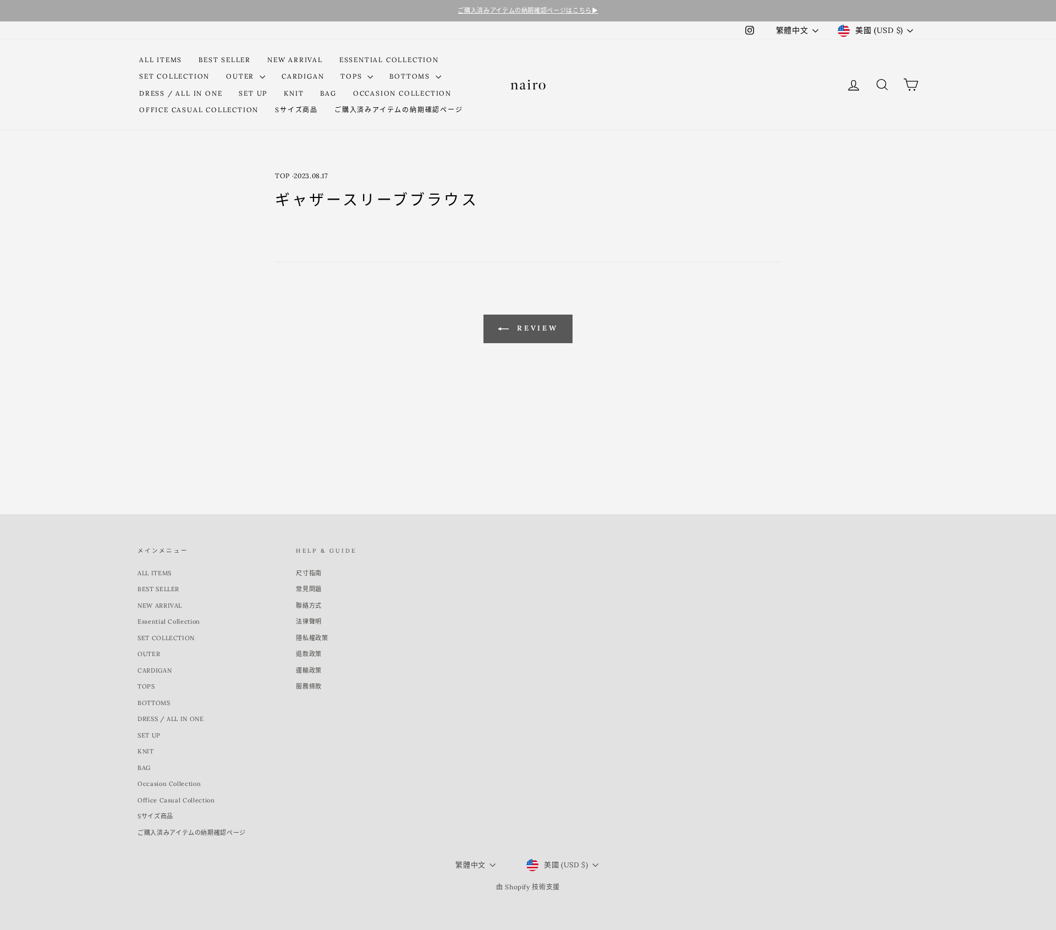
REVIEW (535, 328)
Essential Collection (389, 60)
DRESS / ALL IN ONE (180, 93)
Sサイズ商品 (296, 110)
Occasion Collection (402, 93)
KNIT (294, 93)
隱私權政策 (312, 638)
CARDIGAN (303, 76)
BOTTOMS (410, 76)
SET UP (253, 93)
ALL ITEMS (160, 60)
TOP (282, 176)
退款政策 (309, 654)
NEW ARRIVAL (295, 60)
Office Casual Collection (198, 110)
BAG (328, 93)
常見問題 (309, 589)
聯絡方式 (309, 605)
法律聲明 (309, 621)
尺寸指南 (309, 573)
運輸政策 (309, 670)
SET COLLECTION (174, 76)
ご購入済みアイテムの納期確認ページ (398, 110)
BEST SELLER (225, 60)
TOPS (352, 76)
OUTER (241, 76)
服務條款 (309, 686)
